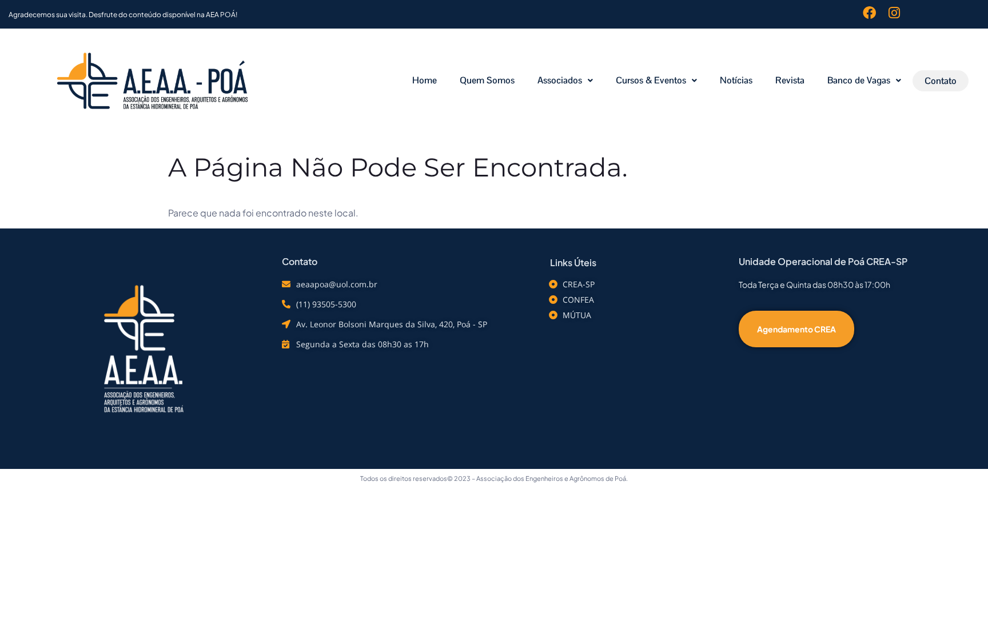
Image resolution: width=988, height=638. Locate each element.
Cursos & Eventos (651, 80)
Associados (559, 80)
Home (424, 80)
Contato (941, 81)
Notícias (736, 80)
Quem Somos (487, 80)
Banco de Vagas (858, 80)
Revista (789, 80)
